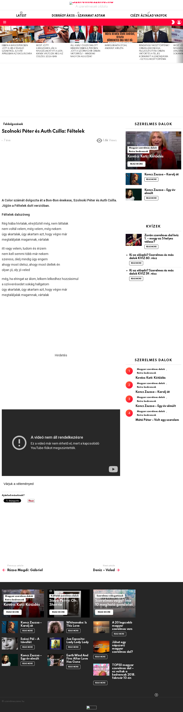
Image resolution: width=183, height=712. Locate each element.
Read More (151, 179)
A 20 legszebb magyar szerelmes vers (122, 626)
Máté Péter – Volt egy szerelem (157, 420)
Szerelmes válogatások (110, 596)
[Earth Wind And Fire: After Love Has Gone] (56, 660)
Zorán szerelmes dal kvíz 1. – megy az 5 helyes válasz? (161, 238)
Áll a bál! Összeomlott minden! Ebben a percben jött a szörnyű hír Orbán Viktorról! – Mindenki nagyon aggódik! (85, 51)
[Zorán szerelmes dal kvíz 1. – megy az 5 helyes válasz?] (134, 240)
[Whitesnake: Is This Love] (56, 627)
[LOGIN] (179, 22)
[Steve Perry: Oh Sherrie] (69, 604)
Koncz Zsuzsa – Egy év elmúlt (155, 406)
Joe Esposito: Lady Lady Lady (77, 641)
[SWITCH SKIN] (173, 22)
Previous (2, 44)
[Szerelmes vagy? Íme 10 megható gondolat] (114, 604)
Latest (21, 15)
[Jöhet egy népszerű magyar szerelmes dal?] (101, 647)
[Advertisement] (91, 90)
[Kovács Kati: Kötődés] (153, 150)
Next (181, 44)
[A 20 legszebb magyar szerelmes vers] (101, 627)
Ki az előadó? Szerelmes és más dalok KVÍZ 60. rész (151, 257)
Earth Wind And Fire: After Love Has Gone (77, 658)
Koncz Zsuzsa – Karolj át (161, 174)
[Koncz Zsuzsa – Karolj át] (134, 179)
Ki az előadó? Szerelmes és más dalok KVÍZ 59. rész (151, 272)
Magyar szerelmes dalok (143, 148)
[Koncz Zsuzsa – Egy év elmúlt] (134, 194)
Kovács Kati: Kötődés (150, 377)
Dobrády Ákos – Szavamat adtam (78, 15)
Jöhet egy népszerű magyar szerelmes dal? (122, 647)
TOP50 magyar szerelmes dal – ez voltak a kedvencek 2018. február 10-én (123, 672)
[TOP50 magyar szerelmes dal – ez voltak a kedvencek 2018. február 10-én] (101, 670)
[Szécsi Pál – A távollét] (10, 644)
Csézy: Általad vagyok (148, 15)
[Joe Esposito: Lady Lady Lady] (56, 644)
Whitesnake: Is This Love (76, 624)
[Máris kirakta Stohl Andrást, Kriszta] (120, 34)
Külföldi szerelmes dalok (65, 596)
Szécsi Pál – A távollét (30, 641)
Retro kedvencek (138, 151)
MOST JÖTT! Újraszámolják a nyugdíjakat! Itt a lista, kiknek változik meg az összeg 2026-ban (49, 51)
